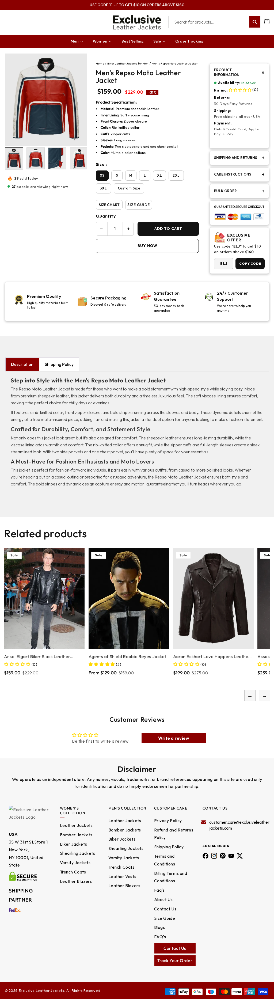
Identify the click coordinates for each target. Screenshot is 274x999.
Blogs (159, 927)
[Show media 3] (57, 158)
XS (102, 175)
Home (100, 63)
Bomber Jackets (76, 834)
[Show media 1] (14, 158)
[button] (267, 22)
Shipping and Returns (239, 158)
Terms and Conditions (164, 860)
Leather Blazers (76, 881)
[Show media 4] (79, 158)
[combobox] (215, 22)
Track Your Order (175, 960)
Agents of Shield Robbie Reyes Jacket (102, 656)
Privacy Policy (168, 820)
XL (159, 175)
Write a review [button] (173, 738)
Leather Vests (122, 876)
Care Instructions (239, 174)
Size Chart (109, 204)
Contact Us (165, 908)
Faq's (159, 890)
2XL (176, 175)
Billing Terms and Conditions (170, 877)
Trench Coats (73, 872)
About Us (163, 899)
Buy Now (147, 245)
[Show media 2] (35, 158)
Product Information (239, 72)
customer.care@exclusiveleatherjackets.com (236, 825)
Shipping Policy (59, 364)
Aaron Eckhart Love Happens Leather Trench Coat (186, 656)
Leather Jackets (76, 825)
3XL (103, 188)
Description (22, 364)
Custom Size (129, 188)
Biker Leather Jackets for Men (128, 63)
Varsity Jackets (75, 862)
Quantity (106, 216)
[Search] (255, 22)
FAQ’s (160, 936)
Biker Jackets (73, 844)
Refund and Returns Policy (173, 833)
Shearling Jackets (77, 853)
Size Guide (138, 204)
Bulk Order (239, 191)
